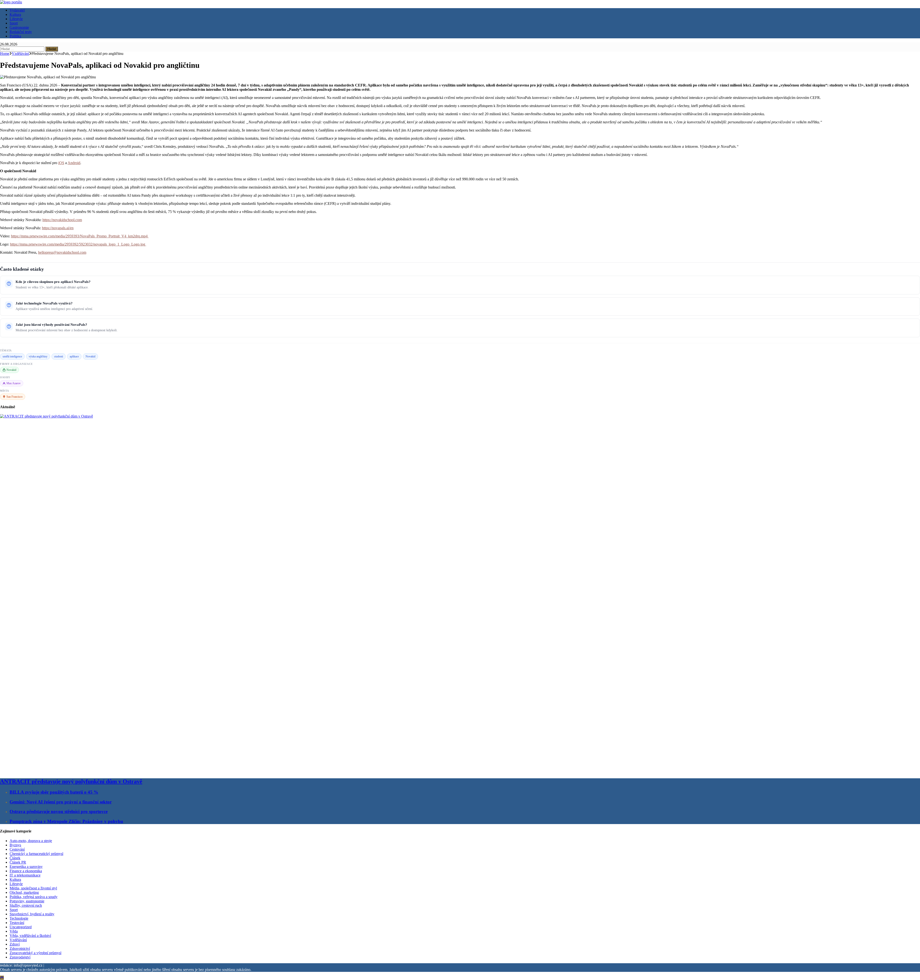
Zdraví (15, 944)
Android (74, 163)
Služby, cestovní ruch (26, 905)
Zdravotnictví (20, 948)
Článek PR (18, 862)
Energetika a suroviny (26, 867)
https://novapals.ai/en (58, 228)
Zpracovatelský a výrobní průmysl (35, 953)
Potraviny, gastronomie (27, 901)
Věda (14, 931)
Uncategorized (21, 927)
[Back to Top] (2, 978)
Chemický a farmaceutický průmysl (36, 854)
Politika (15, 36)
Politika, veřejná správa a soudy (34, 897)
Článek (15, 858)
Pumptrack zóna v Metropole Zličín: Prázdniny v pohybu (66, 821)
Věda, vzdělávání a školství (30, 936)
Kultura (15, 14)
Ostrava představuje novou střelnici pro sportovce (59, 811)
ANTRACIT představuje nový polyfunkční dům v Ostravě (71, 781)
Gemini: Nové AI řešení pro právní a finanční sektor (61, 801)
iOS (61, 163)
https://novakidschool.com (62, 220)
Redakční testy (21, 32)
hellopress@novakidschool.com (62, 252)
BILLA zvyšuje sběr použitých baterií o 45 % (54, 792)
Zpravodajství (20, 957)
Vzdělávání (18, 940)
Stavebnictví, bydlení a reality (32, 914)
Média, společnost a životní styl (33, 888)
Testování (17, 923)
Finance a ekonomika (26, 871)
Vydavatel (17, 10)
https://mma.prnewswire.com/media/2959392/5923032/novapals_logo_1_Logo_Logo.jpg (78, 244)
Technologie (19, 918)
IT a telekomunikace (25, 875)
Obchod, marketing (24, 892)
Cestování (17, 849)
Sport (14, 23)
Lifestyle (16, 19)
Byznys (15, 845)
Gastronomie (19, 27)
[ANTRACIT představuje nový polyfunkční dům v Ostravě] (359, 416)
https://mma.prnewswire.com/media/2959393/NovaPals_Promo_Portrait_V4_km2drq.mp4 (80, 236)
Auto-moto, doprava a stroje (31, 841)
